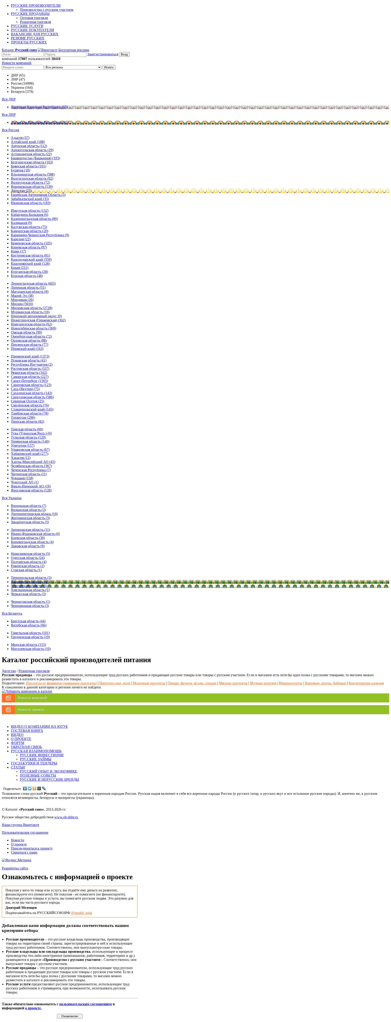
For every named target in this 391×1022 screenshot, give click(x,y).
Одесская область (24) (28, 558)
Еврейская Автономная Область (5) (38, 195)
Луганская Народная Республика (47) (40, 122)
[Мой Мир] (39, 788)
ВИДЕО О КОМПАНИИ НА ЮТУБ (39, 726)
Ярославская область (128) (31, 490)
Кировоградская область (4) (32, 542)
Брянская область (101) (28, 166)
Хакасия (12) (21, 458)
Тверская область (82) (27, 421)
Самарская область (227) (29, 377)
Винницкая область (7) (28, 506)
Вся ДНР (9, 99)
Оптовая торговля (34, 18)
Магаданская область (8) (29, 292)
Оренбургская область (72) (31, 336)
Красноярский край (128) (30, 263)
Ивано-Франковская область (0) (35, 534)
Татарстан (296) (23, 417)
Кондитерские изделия (366, 683)
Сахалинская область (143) (31, 393)
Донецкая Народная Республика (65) (39, 107)
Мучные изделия (263, 683)
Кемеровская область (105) (31, 243)
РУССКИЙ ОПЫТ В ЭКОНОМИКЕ (48, 771)
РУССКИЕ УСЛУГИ (27, 26)
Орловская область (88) (29, 340)
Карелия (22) (21, 239)
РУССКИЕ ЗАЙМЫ (35, 759)
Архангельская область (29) (32, 150)
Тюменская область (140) (30, 441)
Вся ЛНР (9, 115)
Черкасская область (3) (28, 594)
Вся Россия (10, 130)
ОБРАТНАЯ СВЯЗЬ (26, 747)
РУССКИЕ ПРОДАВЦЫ (30, 14)
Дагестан (9, 671)
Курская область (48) (27, 276)
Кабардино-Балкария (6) (29, 215)
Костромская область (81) (30, 255)
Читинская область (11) (29, 474)
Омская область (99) (26, 332)
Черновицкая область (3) (30, 606)
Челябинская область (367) (31, 466)
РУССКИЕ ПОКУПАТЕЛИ (32, 30)
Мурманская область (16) (30, 312)
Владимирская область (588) (33, 174)
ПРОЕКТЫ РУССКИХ (29, 42)
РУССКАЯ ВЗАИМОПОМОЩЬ (36, 751)
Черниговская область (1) (30, 602)
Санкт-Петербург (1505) (29, 381)
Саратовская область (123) (31, 385)
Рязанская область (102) (29, 373)
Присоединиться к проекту (32, 848)
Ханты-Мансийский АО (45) (33, 462)
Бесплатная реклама (73, 50)
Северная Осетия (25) (27, 401)
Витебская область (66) (28, 625)
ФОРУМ (17, 743)
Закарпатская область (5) (30, 522)
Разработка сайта (15, 868)
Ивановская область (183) (30, 203)
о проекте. (33, 1008)
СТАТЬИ (18, 767)
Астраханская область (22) (31, 154)
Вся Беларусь (12, 613)
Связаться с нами (24, 852)
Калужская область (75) (29, 227)
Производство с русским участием (46, 10)
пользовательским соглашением (85, 1004)
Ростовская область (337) (30, 368)
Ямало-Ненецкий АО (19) (31, 486)
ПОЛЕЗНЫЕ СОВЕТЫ (38, 775)
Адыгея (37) (20, 138)
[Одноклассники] (34, 788)
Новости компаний (16, 63)
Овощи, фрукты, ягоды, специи (192, 683)
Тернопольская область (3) (31, 578)
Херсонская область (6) (29, 586)
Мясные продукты (233, 683)
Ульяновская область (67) (30, 449)
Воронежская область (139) (32, 187)
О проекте (19, 844)
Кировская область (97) (29, 247)
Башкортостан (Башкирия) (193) (35, 158)
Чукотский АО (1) (24, 482)
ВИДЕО (17, 735)
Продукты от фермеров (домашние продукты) (61, 683)
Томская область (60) (27, 429)
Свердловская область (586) (32, 397)
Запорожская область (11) (30, 530)
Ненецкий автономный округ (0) (36, 316)
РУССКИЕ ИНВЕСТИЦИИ (42, 755)
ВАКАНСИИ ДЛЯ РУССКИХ (34, 34)
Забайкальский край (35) (30, 199)
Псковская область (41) (28, 360)
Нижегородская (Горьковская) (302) (38, 320)
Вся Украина (11, 498)
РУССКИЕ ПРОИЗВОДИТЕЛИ (36, 5)
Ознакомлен (69, 1016)
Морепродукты (290, 683)
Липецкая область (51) (28, 287)
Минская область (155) (28, 645)
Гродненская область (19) (30, 637)
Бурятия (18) (20, 170)
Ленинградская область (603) (33, 283)
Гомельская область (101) (30, 633)
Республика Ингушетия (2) (31, 364)
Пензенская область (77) (29, 344)
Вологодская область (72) (30, 182)
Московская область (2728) (31, 308)
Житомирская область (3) (30, 518)
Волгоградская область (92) (32, 178)
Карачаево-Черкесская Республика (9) (40, 235)
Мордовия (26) (22, 300)
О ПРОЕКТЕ (21, 739)
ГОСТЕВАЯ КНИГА (27, 731)
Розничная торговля (35, 22)
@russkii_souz (81, 913)
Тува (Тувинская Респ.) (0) (31, 433)
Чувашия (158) (22, 478)
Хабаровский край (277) (29, 454)
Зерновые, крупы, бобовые (325, 683)
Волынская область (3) (28, 510)
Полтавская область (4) (28, 562)
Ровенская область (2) (27, 566)
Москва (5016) (22, 304)
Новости (17, 840)
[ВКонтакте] (25, 788)
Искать (109, 67)
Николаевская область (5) (30, 554)
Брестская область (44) (28, 621)
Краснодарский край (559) (31, 259)
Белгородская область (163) (32, 162)
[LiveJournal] (44, 788)
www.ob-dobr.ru (66, 817)
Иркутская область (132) (29, 211)
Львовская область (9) (28, 546)
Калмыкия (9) (21, 223)
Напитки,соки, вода (114, 683)
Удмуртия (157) (22, 445)
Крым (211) (19, 268)
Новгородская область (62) (31, 324)
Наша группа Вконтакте (20, 825)
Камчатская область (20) (29, 231)
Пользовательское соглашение (25, 832)
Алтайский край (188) (28, 142)
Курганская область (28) (29, 272)
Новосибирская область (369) (33, 328)
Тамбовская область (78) (29, 413)
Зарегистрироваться (102, 54)
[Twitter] (29, 788)
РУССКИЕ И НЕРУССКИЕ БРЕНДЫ (49, 779)
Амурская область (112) (29, 146)
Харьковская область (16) (30, 582)
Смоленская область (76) (30, 405)
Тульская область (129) (28, 437)
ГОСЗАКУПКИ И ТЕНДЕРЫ (34, 763)
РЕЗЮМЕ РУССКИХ (27, 38)
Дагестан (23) (21, 191)
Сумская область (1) (26, 570)
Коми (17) (18, 251)
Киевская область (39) (28, 538)
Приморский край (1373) (30, 356)
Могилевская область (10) (31, 649)
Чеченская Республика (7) (31, 470)
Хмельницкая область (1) (30, 590)
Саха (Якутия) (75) (25, 389)
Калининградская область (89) (34, 219)
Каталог (19, 50)
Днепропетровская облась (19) (34, 514)
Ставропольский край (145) (32, 409)
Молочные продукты (149, 683)
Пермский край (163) (27, 349)
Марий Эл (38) (22, 296)
